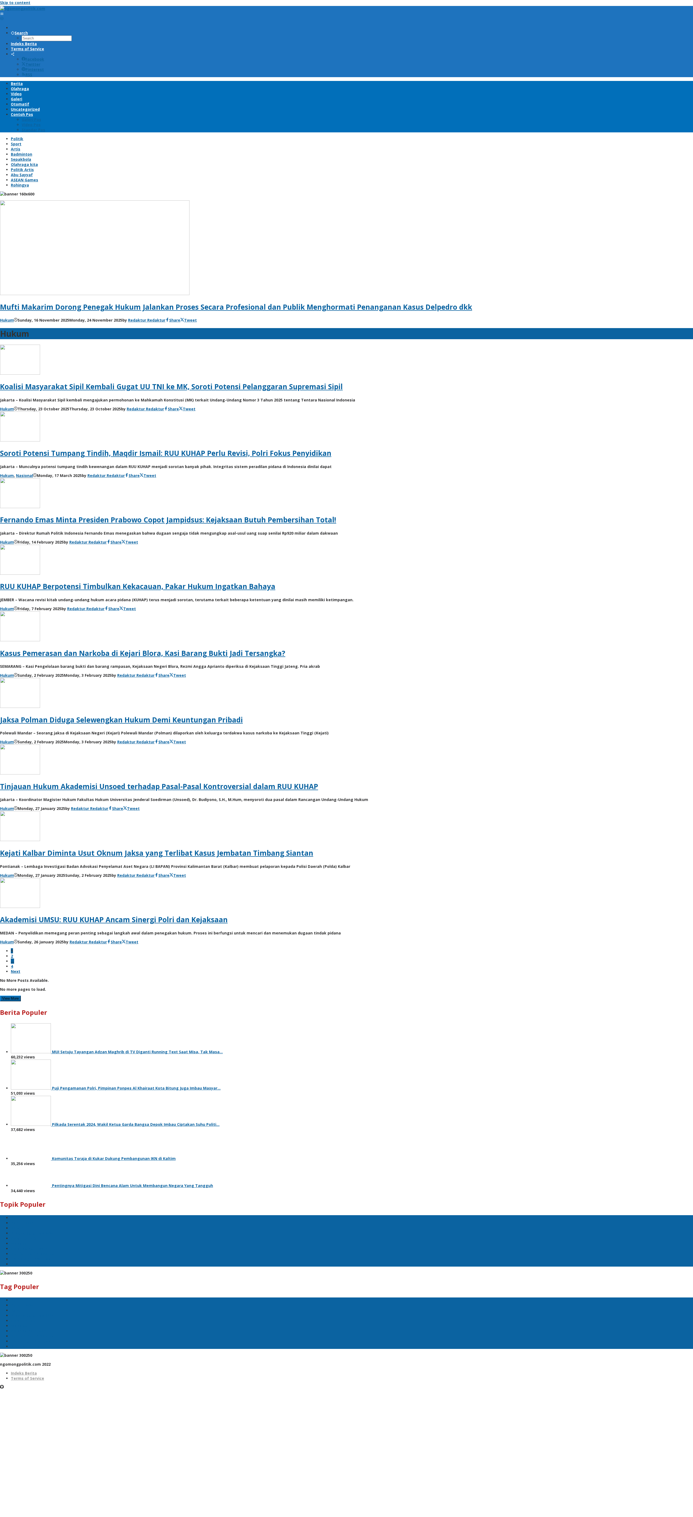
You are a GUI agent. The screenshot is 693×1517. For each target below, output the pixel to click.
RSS (28, 74)
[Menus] (2, 13)
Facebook (34, 59)
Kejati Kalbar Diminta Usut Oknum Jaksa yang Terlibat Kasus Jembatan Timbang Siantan (156, 853)
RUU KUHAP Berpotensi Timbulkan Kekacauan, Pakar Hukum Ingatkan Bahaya (137, 586)
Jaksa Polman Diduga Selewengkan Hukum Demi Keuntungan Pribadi (121, 720)
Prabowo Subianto (28, 1264)
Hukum (7, 320)
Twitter (32, 64)
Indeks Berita (24, 1373)
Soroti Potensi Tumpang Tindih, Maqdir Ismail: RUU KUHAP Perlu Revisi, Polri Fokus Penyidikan (165, 453)
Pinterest (34, 69)
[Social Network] (13, 54)
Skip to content (15, 2)
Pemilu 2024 (22, 1222)
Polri (15, 1217)
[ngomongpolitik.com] (22, 8)
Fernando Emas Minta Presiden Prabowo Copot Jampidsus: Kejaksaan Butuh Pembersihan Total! (168, 520)
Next (15, 971)
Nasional (24, 475)
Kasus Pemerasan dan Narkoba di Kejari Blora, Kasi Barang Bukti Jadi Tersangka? (142, 653)
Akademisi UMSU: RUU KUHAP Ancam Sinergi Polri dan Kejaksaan (114, 919)
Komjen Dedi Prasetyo (32, 1253)
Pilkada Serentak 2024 (32, 1233)
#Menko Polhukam (29, 1248)
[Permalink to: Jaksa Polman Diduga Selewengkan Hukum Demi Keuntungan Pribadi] (20, 706)
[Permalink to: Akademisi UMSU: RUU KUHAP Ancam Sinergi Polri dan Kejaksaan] (20, 906)
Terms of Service (27, 1378)
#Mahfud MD (23, 1238)
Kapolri (17, 1228)
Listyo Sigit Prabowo (31, 1258)
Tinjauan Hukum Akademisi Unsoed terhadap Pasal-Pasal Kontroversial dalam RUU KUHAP (159, 786)
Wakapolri (21, 1243)
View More (10, 998)
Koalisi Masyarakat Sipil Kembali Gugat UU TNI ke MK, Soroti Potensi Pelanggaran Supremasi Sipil (171, 386)
